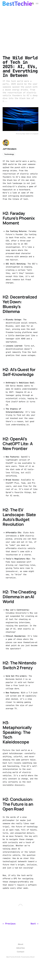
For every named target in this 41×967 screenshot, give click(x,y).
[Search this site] (33, 3)
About (20, 944)
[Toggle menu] (37, 3)
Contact (20, 951)
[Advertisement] (20, 28)
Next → (34, 923)
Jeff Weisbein (10, 148)
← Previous (9, 923)
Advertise (20, 948)
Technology (9, 154)
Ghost (32, 957)
